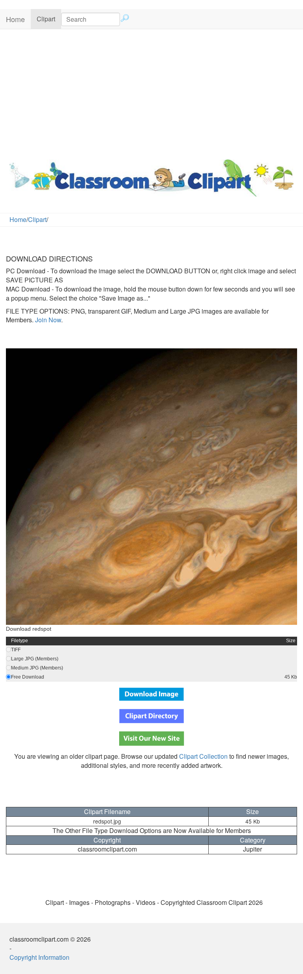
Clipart (49, 18)
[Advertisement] (151, 92)
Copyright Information (39, 957)
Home (15, 19)
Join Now (47, 319)
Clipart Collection (203, 756)
